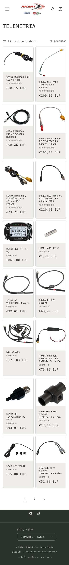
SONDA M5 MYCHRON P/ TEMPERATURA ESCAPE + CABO (50, 141)
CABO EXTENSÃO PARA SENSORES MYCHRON (15, 134)
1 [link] (25, 499)
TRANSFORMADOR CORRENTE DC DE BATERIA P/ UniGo (50, 359)
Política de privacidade (41, 552)
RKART (29, 547)
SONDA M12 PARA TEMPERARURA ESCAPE (48, 85)
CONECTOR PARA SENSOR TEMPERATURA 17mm (50, 414)
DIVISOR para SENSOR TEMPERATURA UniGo (50, 471)
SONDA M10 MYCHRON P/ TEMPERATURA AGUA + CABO (50, 199)
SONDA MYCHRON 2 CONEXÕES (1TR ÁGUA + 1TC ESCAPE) (16, 200)
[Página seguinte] (44, 499)
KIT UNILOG (13, 352)
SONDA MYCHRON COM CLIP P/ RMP (17, 78)
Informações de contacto (36, 557)
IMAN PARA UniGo (49, 248)
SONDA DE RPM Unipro (47, 301)
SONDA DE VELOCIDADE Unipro (17, 302)
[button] (7, 9)
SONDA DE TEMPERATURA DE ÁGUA (15, 417)
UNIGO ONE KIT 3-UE (17, 250)
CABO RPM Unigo (15, 466)
